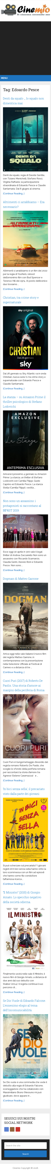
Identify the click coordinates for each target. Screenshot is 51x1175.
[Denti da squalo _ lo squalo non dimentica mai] (25, 139)
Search (25, 1154)
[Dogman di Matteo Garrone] (25, 616)
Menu (4, 78)
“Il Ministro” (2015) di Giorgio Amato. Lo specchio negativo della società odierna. (22, 897)
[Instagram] (12, 1129)
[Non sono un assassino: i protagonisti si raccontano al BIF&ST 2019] (25, 531)
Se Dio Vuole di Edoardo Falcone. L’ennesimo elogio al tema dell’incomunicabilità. (24, 1005)
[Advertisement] (25, 48)
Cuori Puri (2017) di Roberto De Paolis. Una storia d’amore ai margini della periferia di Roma (23, 685)
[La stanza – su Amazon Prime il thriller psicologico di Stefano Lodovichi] (25, 440)
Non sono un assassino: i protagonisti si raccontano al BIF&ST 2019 (22, 505)
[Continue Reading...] (13, 193)
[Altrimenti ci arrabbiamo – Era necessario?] (25, 239)
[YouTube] (18, 1129)
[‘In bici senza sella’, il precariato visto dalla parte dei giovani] (25, 830)
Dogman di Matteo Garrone (21, 578)
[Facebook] (6, 1129)
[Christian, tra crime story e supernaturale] (25, 338)
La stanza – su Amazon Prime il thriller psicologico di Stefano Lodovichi (24, 401)
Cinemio (16, 1168)
